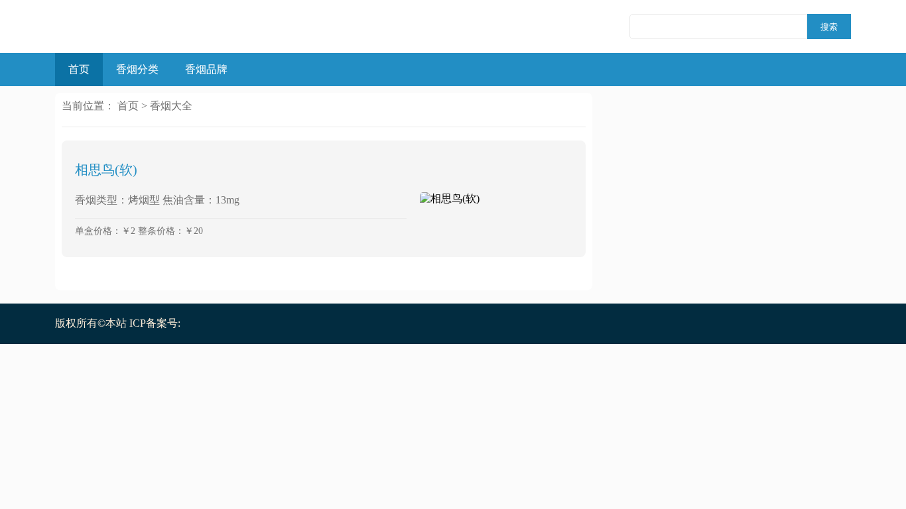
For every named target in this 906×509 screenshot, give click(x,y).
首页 (79, 69)
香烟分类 (137, 69)
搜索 (829, 27)
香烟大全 (171, 105)
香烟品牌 (206, 69)
